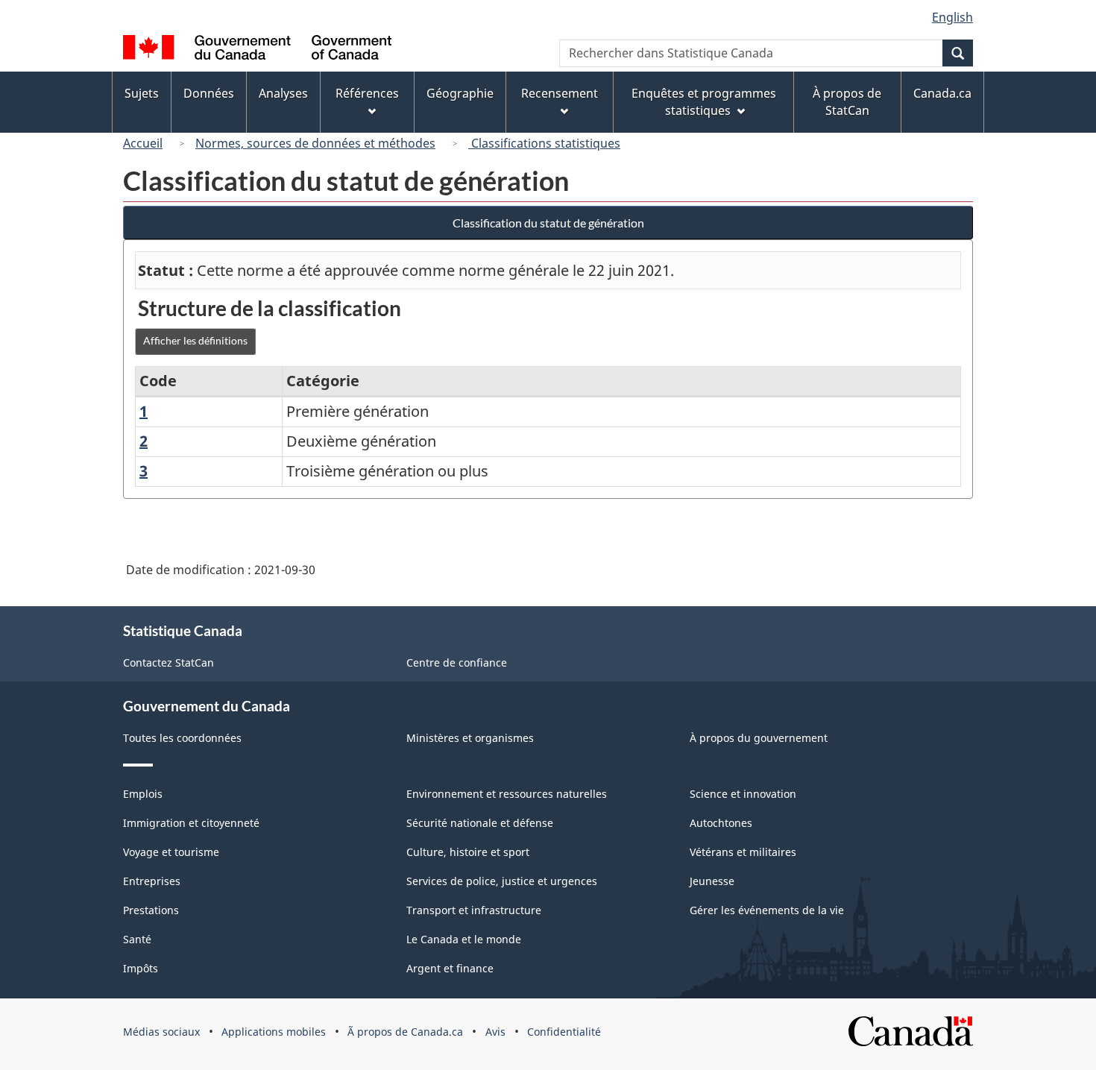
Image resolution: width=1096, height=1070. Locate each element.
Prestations (151, 910)
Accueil (143, 143)
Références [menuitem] (367, 93)
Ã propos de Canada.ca (405, 1032)
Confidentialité (564, 1032)
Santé (137, 939)
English (952, 17)
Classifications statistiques (544, 143)
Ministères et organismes (470, 738)
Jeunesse (712, 881)
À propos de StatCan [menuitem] (847, 102)
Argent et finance (450, 968)
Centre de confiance (456, 662)
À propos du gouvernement (759, 738)
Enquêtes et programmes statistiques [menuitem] (704, 102)
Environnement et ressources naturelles (506, 794)
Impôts (140, 968)
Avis (495, 1032)
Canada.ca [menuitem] (942, 93)
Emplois (143, 794)
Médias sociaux (161, 1032)
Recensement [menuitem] (559, 93)
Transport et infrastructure (473, 910)
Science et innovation (743, 794)
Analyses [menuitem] (283, 93)
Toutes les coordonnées (182, 738)
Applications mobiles (273, 1032)
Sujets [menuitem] (142, 93)
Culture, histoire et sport (467, 852)
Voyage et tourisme (171, 852)
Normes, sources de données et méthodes (315, 143)
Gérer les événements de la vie (767, 910)
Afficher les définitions (195, 340)
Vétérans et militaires (743, 852)
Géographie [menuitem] (460, 93)
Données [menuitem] (208, 93)
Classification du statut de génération (548, 222)
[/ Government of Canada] (257, 49)
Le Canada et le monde (463, 939)
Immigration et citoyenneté (191, 823)
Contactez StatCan (168, 662)
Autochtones (721, 823)
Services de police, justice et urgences (501, 881)
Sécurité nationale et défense (479, 823)
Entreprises (151, 881)
